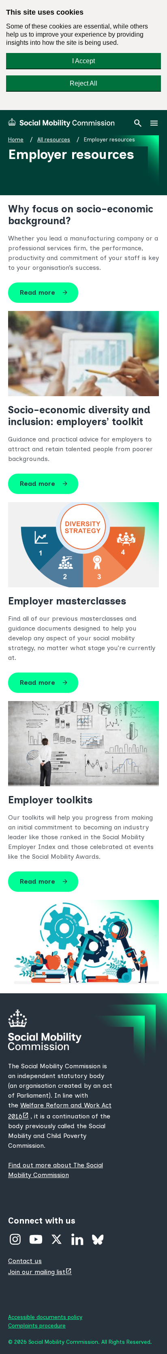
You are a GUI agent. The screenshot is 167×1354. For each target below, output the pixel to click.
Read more (44, 293)
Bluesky (98, 1239)
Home (16, 139)
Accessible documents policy (45, 1317)
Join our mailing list (40, 1272)
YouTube (36, 1239)
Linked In (77, 1239)
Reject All (83, 83)
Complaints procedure (37, 1325)
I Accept (83, 60)
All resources (53, 139)
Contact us (25, 1261)
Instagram (15, 1239)
